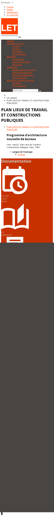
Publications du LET (15, 43)
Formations (12, 67)
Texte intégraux (19, 54)
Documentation (19, 85)
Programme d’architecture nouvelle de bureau (27, 137)
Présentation (18, 59)
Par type (16, 48)
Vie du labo (17, 64)
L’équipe (10, 41)
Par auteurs (17, 51)
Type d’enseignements (22, 72)
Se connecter (12, 15)
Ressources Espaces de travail (20, 80)
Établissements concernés (24, 70)
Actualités (16, 83)
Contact (10, 7)
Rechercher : (6, 90)
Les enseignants (19, 78)
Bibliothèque (12, 12)
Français (21, 154)
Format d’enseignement (23, 75)
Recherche (11, 56)
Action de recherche (21, 62)
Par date (16, 46)
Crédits (10, 9)
